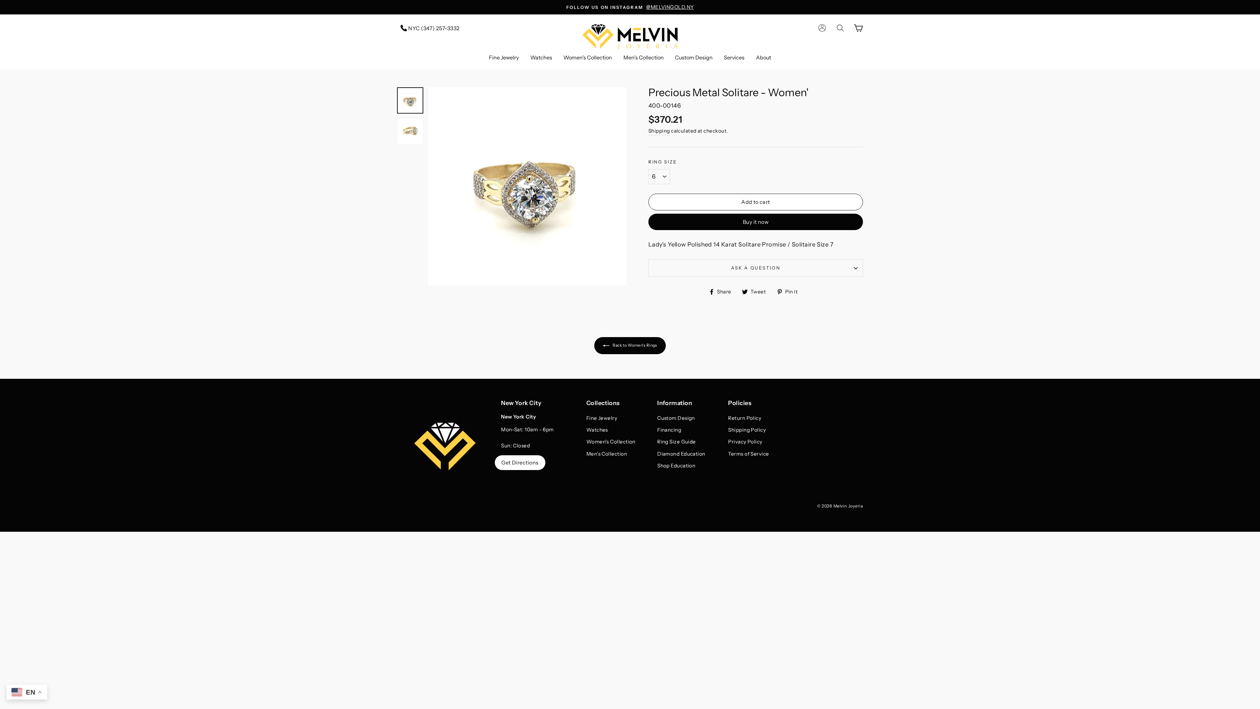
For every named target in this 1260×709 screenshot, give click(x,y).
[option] (630, 7)
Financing (669, 430)
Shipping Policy (747, 430)
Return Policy (744, 418)
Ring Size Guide (676, 442)
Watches (541, 57)
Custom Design (694, 57)
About (763, 57)
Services (734, 57)
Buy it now (755, 222)
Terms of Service (748, 454)
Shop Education (676, 465)
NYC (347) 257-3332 (433, 28)
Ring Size (662, 161)
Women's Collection (587, 57)
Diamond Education (681, 454)
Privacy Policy (745, 442)
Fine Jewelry (504, 57)
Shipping (659, 131)
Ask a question (756, 267)
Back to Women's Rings (634, 345)
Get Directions (519, 462)
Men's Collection (643, 57)
